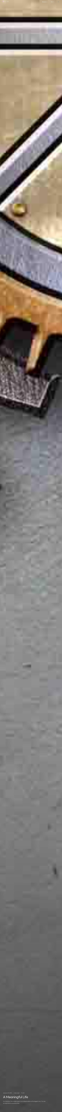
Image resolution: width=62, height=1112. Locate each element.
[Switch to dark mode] (58, 2)
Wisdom (44, 2)
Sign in (52, 1)
